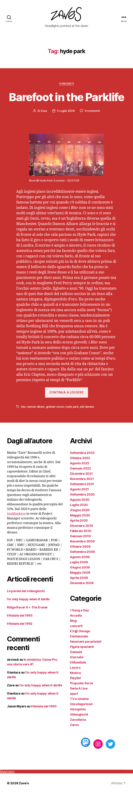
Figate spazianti (82, 647)
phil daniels (87, 406)
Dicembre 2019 (81, 526)
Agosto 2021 (79, 489)
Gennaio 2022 (80, 468)
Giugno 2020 (80, 510)
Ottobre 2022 (80, 458)
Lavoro (75, 667)
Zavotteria (78, 719)
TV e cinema (79, 699)
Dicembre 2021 (81, 473)
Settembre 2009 (82, 552)
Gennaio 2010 (80, 536)
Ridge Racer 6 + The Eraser (27, 607)
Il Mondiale (78, 662)
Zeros (74, 725)
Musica (75, 673)
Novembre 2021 (82, 479)
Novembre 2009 (82, 541)
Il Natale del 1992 (19, 623)
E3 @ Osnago (80, 631)
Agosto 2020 (80, 499)
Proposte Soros (81, 683)
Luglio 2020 (79, 505)
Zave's (24, 783)
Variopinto (78, 709)
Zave (44, 111)
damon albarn (36, 406)
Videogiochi (79, 714)
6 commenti (92, 111)
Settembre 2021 (82, 484)
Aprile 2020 (79, 520)
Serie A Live (79, 688)
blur (23, 406)
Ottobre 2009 (80, 546)
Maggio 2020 (80, 515)
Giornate (76, 657)
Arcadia (76, 615)
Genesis (76, 652)
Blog (73, 620)
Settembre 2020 (82, 494)
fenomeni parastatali (85, 641)
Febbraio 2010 (80, 531)
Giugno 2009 (80, 567)
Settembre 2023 (82, 453)
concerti (66, 83)
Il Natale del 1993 (20, 615)
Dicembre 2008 (82, 583)
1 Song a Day (79, 610)
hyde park (72, 406)
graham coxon (55, 406)
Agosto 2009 (80, 557)
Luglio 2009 (79, 562)
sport (74, 693)
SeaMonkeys (16, 514)
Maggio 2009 (80, 572)
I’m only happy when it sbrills (28, 599)
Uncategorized (81, 704)
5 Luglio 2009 (66, 111)
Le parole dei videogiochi (26, 591)
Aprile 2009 (79, 578)
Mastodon (7, 771)
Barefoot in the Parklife (66, 97)
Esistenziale (79, 636)
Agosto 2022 (79, 463)
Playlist (75, 678)
